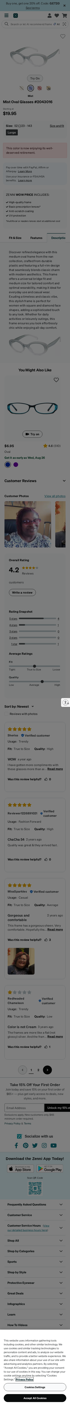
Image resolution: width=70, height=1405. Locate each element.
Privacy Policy (24, 1379)
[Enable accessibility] (65, 702)
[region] (35, 1367)
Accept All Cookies (35, 1398)
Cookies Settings (35, 1387)
